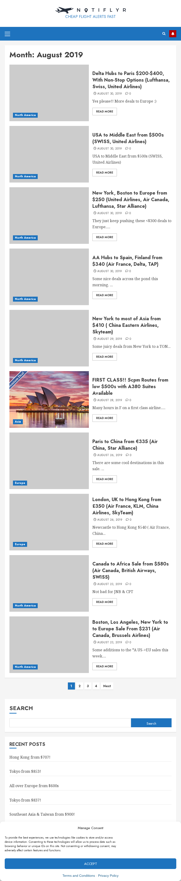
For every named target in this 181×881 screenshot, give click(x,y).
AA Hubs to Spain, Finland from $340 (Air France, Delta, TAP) (127, 261)
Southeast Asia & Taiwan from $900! (42, 814)
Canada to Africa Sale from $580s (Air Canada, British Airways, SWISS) (130, 571)
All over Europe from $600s (34, 785)
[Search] (164, 33)
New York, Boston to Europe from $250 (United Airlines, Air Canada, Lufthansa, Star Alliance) (130, 200)
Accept (90, 863)
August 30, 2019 (109, 94)
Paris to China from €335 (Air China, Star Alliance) (125, 445)
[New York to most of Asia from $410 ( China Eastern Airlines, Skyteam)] (49, 338)
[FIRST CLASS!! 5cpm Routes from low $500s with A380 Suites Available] (49, 399)
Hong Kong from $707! (29, 757)
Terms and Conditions (78, 875)
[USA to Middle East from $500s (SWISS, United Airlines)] (49, 154)
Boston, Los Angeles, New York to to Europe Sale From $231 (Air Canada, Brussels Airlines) (130, 629)
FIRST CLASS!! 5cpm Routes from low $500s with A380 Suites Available (130, 387)
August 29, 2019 (109, 339)
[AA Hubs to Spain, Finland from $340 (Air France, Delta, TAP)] (49, 277)
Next (107, 686)
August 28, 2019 (109, 400)
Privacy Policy (108, 875)
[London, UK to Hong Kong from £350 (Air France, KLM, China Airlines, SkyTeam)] (49, 522)
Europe (20, 483)
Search (21, 708)
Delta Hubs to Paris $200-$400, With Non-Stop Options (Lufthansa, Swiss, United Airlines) (131, 80)
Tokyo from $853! (25, 771)
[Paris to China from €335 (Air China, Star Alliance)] (49, 460)
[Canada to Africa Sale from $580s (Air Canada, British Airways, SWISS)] (49, 583)
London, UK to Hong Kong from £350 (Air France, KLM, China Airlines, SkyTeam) (126, 506)
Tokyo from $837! (25, 800)
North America (25, 115)
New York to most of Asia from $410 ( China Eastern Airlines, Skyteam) (126, 325)
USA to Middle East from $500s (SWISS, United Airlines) (128, 138)
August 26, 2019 (109, 455)
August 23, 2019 (109, 584)
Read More (104, 111)
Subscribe (172, 33)
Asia (18, 422)
